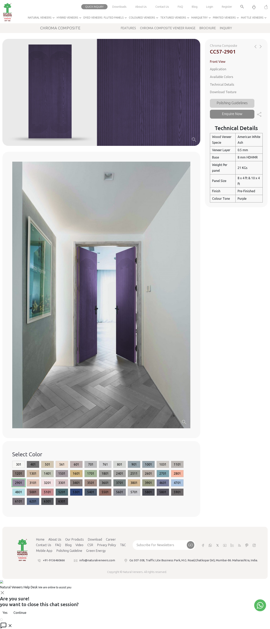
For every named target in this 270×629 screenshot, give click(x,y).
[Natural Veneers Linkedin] (232, 545)
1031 (162, 464)
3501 (90, 483)
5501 (105, 492)
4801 (18, 492)
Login (209, 6)
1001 (148, 464)
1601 (76, 473)
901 (134, 464)
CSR (90, 545)
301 (18, 464)
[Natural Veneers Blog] (239, 545)
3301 (61, 483)
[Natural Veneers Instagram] (254, 545)
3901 (148, 483)
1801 (105, 473)
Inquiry (226, 28)
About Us (141, 6)
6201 (33, 501)
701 (90, 464)
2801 (177, 473)
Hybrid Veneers (69, 18)
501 (47, 464)
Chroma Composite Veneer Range (167, 28)
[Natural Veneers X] (217, 545)
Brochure (207, 28)
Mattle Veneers (254, 18)
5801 (148, 492)
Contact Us (162, 6)
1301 (33, 473)
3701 (119, 483)
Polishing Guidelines (232, 103)
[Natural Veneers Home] (22, 549)
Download (95, 539)
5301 (76, 492)
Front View (217, 61)
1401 (47, 473)
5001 (33, 492)
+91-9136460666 (54, 560)
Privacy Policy (106, 545)
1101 (177, 464)
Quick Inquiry (94, 6)
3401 (76, 483)
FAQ (180, 6)
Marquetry (201, 18)
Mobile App (44, 550)
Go (190, 545)
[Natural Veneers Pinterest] (246, 545)
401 (33, 464)
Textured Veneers (175, 18)
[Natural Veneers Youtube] (224, 545)
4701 (177, 483)
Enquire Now (232, 114)
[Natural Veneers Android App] (254, 6)
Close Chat (11, 619)
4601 (162, 483)
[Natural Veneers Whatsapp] (210, 545)
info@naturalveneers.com (97, 560)
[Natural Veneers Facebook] (203, 545)
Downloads (119, 6)
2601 (148, 473)
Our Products (74, 539)
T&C (123, 545)
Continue (19, 612)
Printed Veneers (226, 18)
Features (128, 28)
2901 (18, 483)
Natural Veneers (42, 18)
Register (227, 6)
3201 (47, 483)
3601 (105, 483)
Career (111, 539)
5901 (177, 492)
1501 (61, 473)
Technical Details (222, 84)
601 (76, 464)
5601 (119, 492)
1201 (18, 473)
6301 (47, 501)
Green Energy (96, 550)
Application (218, 69)
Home (40, 539)
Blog (194, 6)
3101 (33, 483)
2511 (134, 473)
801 (119, 464)
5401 (90, 492)
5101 (47, 492)
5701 (134, 492)
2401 (119, 473)
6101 (18, 501)
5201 (61, 492)
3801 (134, 483)
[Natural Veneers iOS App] (264, 6)
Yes (5, 612)
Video (79, 545)
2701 (162, 473)
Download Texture (223, 92)
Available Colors (221, 77)
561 (62, 464)
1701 (90, 473)
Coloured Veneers (144, 18)
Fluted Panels (116, 18)
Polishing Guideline (69, 550)
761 (105, 464)
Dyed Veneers (93, 17)
